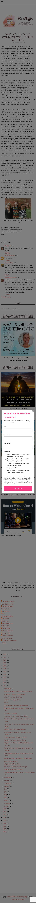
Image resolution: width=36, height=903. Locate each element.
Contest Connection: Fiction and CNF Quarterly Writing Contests (18, 460)
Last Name (7, 443)
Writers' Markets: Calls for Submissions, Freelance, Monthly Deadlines (18, 471)
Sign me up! (18, 488)
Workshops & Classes (13, 468)
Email (5, 426)
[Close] (33, 411)
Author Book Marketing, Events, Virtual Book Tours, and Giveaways (18, 455)
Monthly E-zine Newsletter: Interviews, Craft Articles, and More (18, 464)
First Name (7, 434)
